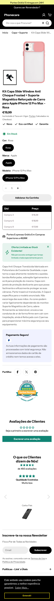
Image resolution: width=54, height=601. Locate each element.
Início (5, 32)
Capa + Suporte (20, 32)
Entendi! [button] (27, 595)
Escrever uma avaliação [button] (27, 438)
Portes (32, 116)
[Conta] (44, 15)
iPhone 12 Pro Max (15, 177)
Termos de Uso (38, 558)
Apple (9, 162)
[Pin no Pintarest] (35, 372)
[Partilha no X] (26, 372)
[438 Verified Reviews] (27, 402)
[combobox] (27, 23)
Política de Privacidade (13, 561)
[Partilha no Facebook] (17, 372)
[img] (27, 465)
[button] (6, 497)
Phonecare (11, 15)
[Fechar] (48, 247)
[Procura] (47, 23)
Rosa (8, 147)
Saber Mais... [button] (22, 588)
